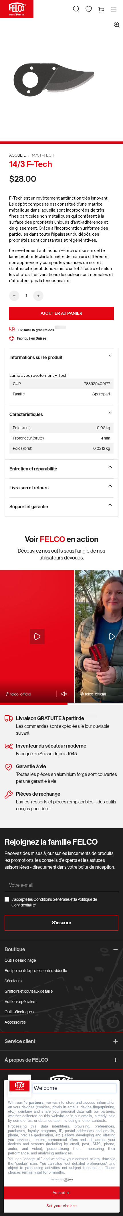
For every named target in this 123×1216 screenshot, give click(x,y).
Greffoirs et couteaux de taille (29, 991)
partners (36, 1102)
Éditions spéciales (20, 1001)
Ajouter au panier (61, 313)
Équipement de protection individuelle (36, 970)
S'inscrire (61, 922)
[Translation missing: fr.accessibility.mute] (62, 694)
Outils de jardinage (20, 960)
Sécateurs (13, 981)
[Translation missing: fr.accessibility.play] (37, 636)
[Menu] (113, 9)
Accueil (17, 155)
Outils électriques (19, 1012)
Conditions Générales (51, 899)
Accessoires (15, 1022)
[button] (76, 9)
